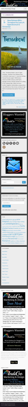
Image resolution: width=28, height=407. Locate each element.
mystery (22, 236)
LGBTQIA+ (17, 101)
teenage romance (10, 103)
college (10, 221)
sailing (3, 103)
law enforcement (22, 232)
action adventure (7, 219)
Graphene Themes (11, 405)
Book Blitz (9, 28)
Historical (8, 230)
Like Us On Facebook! (8, 188)
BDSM (18, 219)
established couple (16, 226)
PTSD (20, 102)
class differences (11, 99)
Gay (4, 230)
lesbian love (11, 101)
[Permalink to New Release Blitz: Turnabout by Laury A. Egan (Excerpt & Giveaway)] (14, 50)
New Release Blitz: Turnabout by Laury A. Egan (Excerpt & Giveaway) (13, 23)
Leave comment (22, 107)
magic (13, 236)
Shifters (18, 241)
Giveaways (4, 262)
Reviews (4, 280)
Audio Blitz (4, 251)
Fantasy (10, 228)
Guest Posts (5, 265)
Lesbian (6, 101)
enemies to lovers (8, 226)
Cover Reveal (5, 260)
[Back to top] (25, 404)
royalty (12, 241)
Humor (11, 230)
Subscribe (6, 206)
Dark (20, 224)
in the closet (15, 232)
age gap (14, 219)
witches (21, 243)
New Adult (5, 238)
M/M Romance (6, 236)
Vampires (17, 243)
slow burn (22, 241)
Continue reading (8, 94)
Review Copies (5, 277)
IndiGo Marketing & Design (8, 8)
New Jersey (16, 102)
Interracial (10, 232)
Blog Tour (4, 254)
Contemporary (11, 223)
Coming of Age (19, 99)
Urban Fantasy (11, 243)
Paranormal (12, 238)
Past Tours (4, 274)
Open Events (5, 268)
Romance (6, 241)
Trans (6, 243)
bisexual (5, 221)
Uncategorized (5, 282)
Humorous (16, 230)
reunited (21, 238)
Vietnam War (17, 103)
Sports (3, 243)
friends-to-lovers (19, 228)
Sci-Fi (15, 241)
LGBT (10, 234)
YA (23, 243)
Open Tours (5, 271)
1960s (5, 99)
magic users (18, 236)
